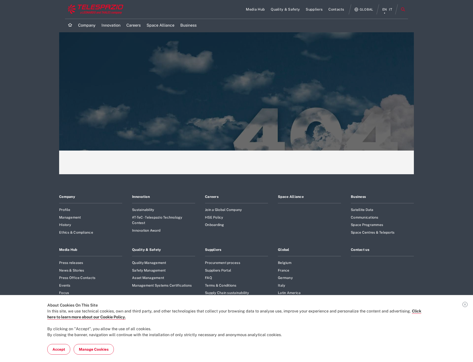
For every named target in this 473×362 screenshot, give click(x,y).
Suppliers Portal (218, 270)
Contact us (360, 250)
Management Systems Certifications (162, 285)
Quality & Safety (146, 250)
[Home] (70, 25)
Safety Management (149, 270)
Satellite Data (362, 210)
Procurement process (222, 263)
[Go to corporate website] (94, 9)
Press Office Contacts (77, 278)
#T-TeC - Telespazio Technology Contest (157, 220)
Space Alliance (291, 197)
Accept (58, 349)
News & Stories (71, 270)
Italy (281, 285)
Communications (364, 217)
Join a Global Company (223, 210)
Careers (212, 197)
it (390, 9)
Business (358, 197)
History (65, 225)
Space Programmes (367, 225)
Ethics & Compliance (76, 232)
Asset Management (148, 278)
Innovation (141, 197)
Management (70, 217)
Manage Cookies (94, 349)
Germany (285, 278)
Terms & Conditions (220, 285)
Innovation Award (146, 230)
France (283, 270)
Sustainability (143, 210)
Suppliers (213, 250)
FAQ (208, 278)
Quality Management (149, 263)
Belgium (284, 263)
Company (67, 197)
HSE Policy (214, 217)
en (384, 9)
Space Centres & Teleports (372, 232)
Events (64, 285)
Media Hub (68, 250)
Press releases (71, 263)
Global (283, 250)
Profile (64, 210)
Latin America (289, 293)
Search (403, 9)
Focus (64, 293)
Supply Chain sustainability (227, 293)
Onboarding (214, 225)
